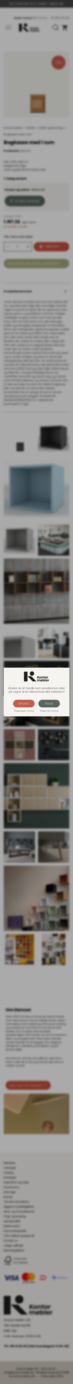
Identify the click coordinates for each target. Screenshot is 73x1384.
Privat (49, 703)
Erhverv (24, 703)
